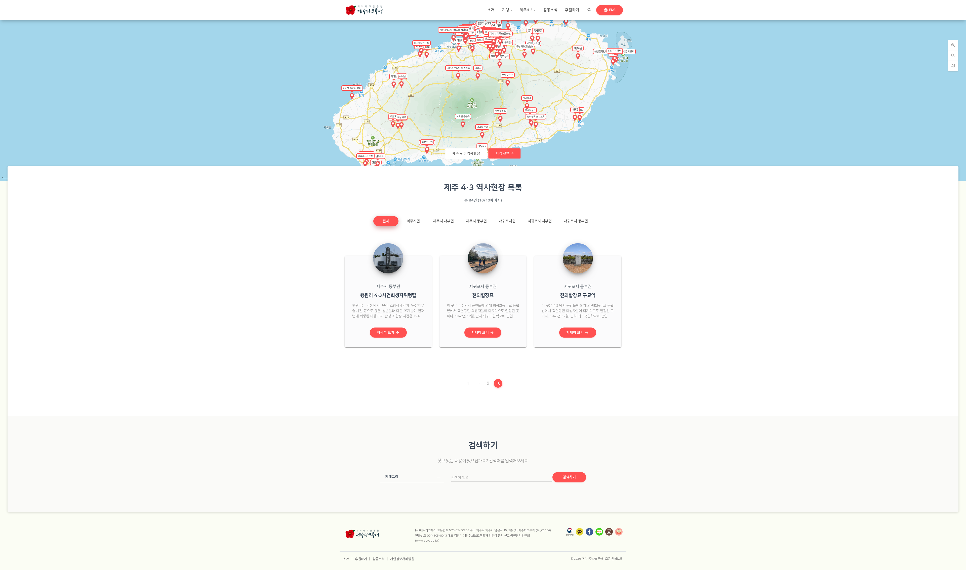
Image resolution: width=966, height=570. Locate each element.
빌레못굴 (401, 76)
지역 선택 (502, 153)
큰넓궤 (393, 116)
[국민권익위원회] (570, 532)
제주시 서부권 (443, 221)
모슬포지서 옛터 (365, 155)
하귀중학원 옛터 (421, 43)
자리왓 (394, 76)
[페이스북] (589, 532)
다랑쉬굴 (578, 48)
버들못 (575, 109)
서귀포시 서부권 (540, 221)
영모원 (427, 46)
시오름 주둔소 (463, 116)
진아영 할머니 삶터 (352, 88)
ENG (610, 10)
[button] (412, 476)
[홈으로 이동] (364, 9)
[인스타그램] (609, 532)
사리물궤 (527, 98)
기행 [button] (505, 10)
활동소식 (550, 10)
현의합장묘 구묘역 (536, 116)
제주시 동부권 (476, 221)
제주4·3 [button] (526, 10)
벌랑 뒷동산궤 (484, 23)
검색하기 (569, 477)
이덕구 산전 (507, 74)
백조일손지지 (377, 156)
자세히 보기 (388, 332)
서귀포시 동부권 (576, 221)
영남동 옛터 (482, 127)
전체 (386, 221)
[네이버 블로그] (599, 532)
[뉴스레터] (619, 532)
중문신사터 (427, 141)
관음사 (478, 68)
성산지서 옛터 (614, 50)
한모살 (580, 109)
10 (498, 383)
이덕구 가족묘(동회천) (500, 33)
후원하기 (572, 10)
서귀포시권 (507, 221)
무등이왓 (401, 117)
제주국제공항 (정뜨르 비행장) (453, 29)
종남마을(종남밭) (524, 46)
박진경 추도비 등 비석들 (458, 67)
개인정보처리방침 (402, 559)
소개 (491, 10)
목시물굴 (538, 30)
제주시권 (413, 221)
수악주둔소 (500, 110)
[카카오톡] (579, 532)
